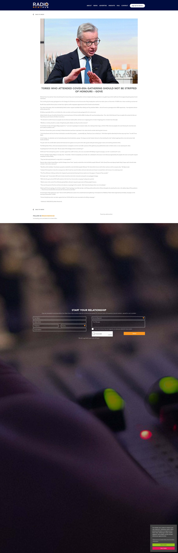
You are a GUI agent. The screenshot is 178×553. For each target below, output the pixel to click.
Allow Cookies (163, 544)
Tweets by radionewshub (106, 214)
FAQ (118, 5)
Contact (124, 5)
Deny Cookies (164, 548)
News (95, 5)
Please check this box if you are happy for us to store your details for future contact (113, 329)
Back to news (39, 14)
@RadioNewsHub (48, 216)
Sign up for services (137, 5)
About (89, 5)
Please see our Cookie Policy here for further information (163, 540)
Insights (112, 5)
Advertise (103, 5)
